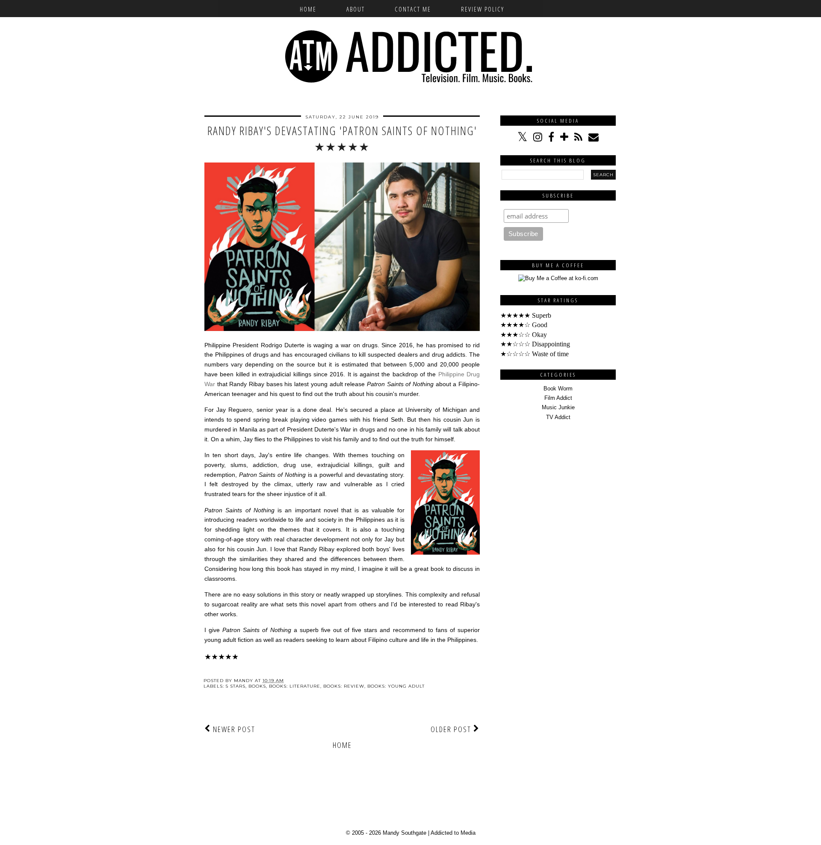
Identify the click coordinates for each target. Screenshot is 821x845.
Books (257, 686)
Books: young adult (396, 686)
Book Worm (558, 388)
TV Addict (558, 417)
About (355, 9)
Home (308, 9)
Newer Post (233, 729)
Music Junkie (558, 407)
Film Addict (558, 398)
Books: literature (294, 686)
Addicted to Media (453, 833)
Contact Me (413, 9)
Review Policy (482, 9)
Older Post (452, 729)
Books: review (343, 686)
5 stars (235, 686)
